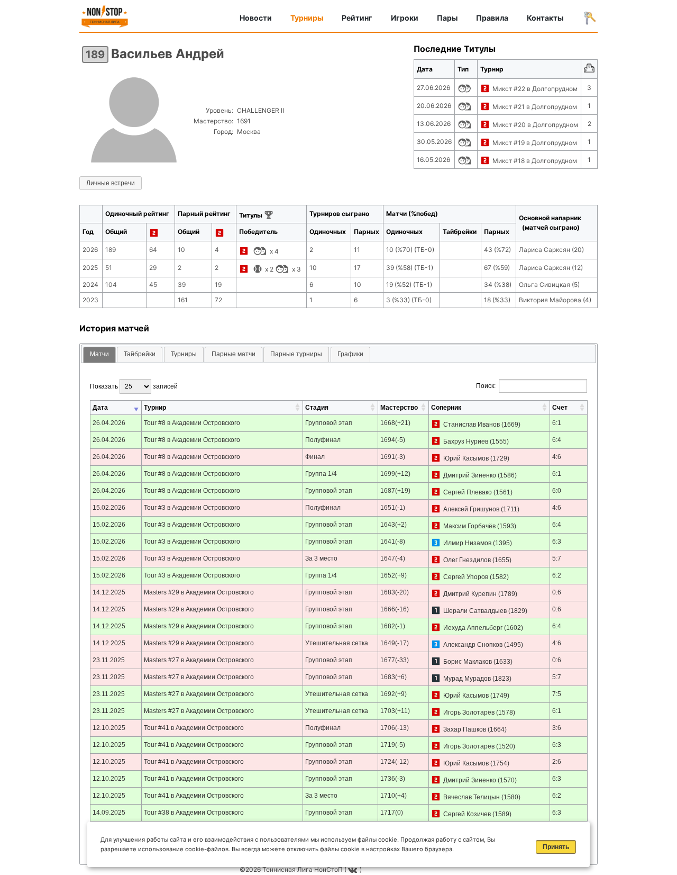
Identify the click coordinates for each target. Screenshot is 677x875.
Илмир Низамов (467, 543)
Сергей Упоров (465, 577)
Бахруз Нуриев (465, 441)
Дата (100, 407)
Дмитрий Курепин (470, 594)
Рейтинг (357, 17)
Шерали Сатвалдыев (475, 611)
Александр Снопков (472, 644)
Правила (492, 17)
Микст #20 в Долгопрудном (535, 125)
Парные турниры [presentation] (296, 354)
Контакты (545, 17)
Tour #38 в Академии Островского (194, 812)
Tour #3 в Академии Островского (192, 507)
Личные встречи (110, 183)
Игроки (404, 17)
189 (95, 54)
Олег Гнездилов (467, 560)
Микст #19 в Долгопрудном (534, 143)
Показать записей (134, 386)
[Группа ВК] (354, 869)
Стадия (316, 407)
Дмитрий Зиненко (469, 475)
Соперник (446, 407)
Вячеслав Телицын (471, 797)
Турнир (155, 407)
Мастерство (399, 407)
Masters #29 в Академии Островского (199, 592)
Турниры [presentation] (184, 354)
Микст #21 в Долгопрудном (534, 107)
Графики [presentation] (350, 354)
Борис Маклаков (467, 661)
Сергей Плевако (467, 492)
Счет (560, 407)
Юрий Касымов (466, 458)
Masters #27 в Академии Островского (199, 660)
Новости (256, 17)
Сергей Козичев (467, 814)
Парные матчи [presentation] (233, 354)
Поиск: (486, 386)
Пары (447, 17)
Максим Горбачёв (469, 526)
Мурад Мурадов (467, 678)
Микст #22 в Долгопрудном (535, 89)
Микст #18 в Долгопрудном (534, 161)
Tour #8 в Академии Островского (192, 423)
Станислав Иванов (471, 424)
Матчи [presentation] (99, 354)
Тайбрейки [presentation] (139, 354)
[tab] (99, 355)
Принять (556, 847)
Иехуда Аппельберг (472, 628)
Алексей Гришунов (471, 509)
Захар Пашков (464, 729)
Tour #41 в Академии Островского (194, 728)
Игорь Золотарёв (469, 712)
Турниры (306, 17)
